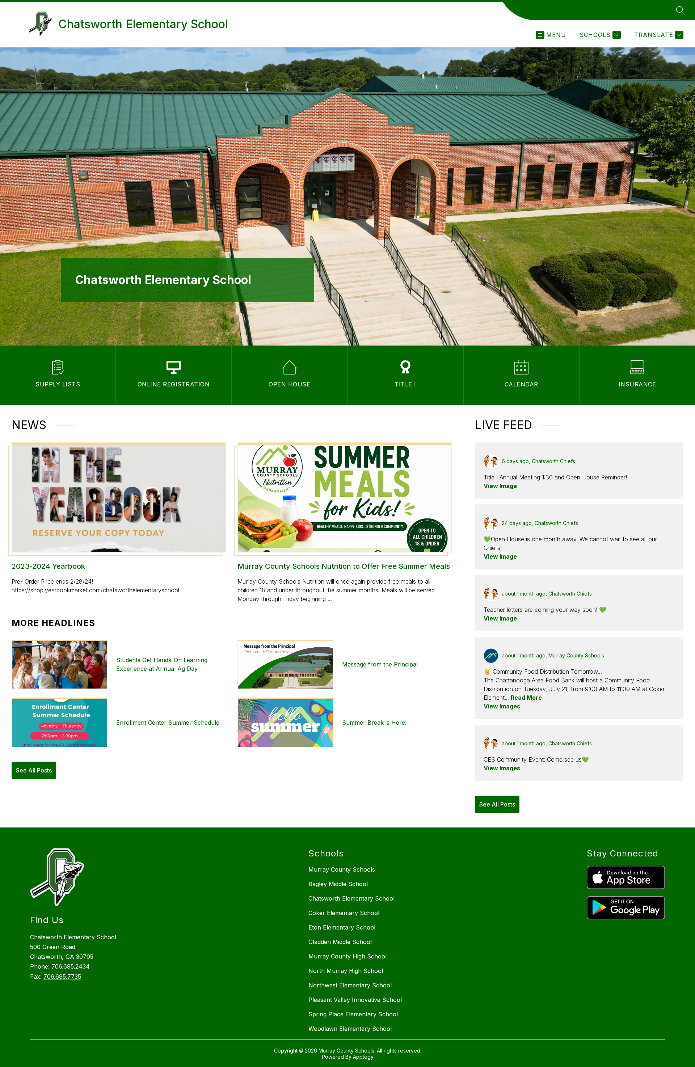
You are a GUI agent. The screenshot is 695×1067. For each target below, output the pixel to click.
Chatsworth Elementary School (351, 898)
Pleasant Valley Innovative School (355, 999)
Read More (526, 697)
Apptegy (363, 1057)
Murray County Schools (341, 869)
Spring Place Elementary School (353, 1014)
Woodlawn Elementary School (350, 1028)
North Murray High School (345, 970)
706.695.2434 (70, 966)
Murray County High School (347, 956)
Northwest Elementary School (350, 985)
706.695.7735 (62, 976)
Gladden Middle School (340, 941)
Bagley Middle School (338, 884)
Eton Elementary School (341, 927)
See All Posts (34, 770)
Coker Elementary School (343, 912)
